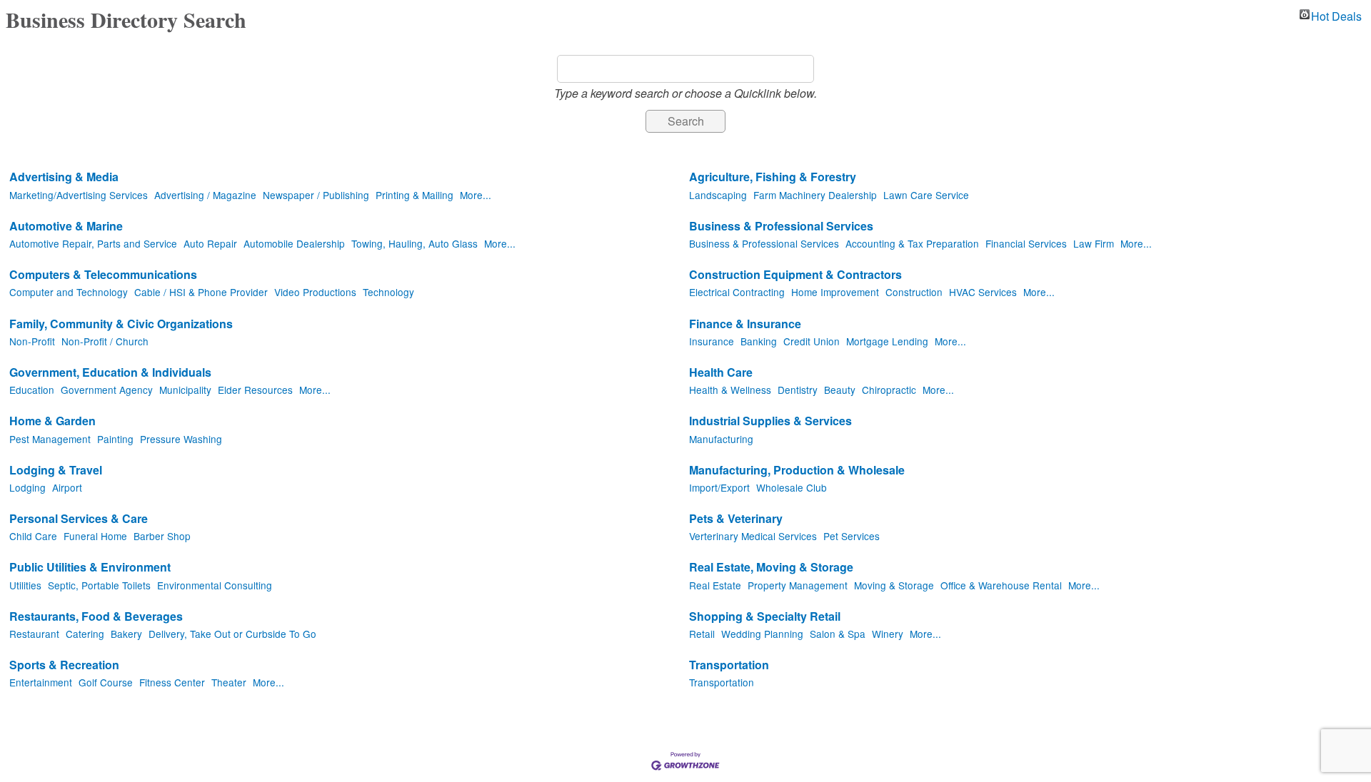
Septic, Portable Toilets (99, 585)
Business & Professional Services (781, 226)
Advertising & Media (64, 177)
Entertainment (40, 682)
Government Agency (107, 389)
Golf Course (106, 682)
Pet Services (851, 536)
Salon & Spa (837, 633)
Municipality (185, 389)
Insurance (711, 341)
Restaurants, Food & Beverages (96, 616)
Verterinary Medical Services (753, 536)
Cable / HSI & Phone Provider (201, 292)
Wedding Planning (762, 633)
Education (31, 389)
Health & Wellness (730, 389)
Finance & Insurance (745, 324)
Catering (85, 633)
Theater (228, 682)
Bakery (126, 633)
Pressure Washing (181, 439)
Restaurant (34, 633)
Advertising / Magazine (205, 195)
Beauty (839, 389)
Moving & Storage (894, 585)
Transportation (729, 665)
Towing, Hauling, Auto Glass (414, 243)
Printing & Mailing (414, 195)
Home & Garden (52, 421)
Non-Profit (32, 341)
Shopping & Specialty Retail (764, 616)
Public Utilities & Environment (90, 567)
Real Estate (715, 585)
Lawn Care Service (926, 195)
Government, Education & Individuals (110, 372)
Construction (914, 292)
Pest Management (50, 439)
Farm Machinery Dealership (815, 195)
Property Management (798, 585)
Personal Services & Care (78, 519)
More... (475, 195)
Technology (388, 292)
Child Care (33, 536)
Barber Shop (162, 536)
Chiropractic (889, 389)
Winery (887, 633)
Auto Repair (210, 243)
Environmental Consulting (214, 585)
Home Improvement (835, 292)
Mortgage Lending (887, 341)
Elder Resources (255, 389)
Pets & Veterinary (736, 519)
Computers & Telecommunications (103, 275)
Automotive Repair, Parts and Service (93, 243)
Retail (702, 633)
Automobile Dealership (294, 243)
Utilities (25, 585)
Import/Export (719, 487)
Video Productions (315, 292)
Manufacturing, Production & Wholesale (797, 470)
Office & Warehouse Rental (1001, 585)
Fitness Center (172, 682)
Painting (115, 439)
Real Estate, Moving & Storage (771, 567)
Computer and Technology (68, 292)
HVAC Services (983, 292)
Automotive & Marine (66, 226)
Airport (67, 487)
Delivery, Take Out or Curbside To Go (232, 633)
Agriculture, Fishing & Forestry (772, 177)
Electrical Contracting (737, 292)
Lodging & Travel (55, 470)
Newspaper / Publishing (316, 195)
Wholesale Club (791, 487)
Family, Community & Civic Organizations (121, 324)
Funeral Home (95, 536)
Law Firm (1093, 243)
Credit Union (811, 341)
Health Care (721, 372)
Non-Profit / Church (105, 341)
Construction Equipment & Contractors (795, 275)
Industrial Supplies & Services (770, 421)
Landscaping (718, 195)
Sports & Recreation (64, 665)
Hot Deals (1336, 14)
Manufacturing (721, 439)
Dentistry (798, 389)
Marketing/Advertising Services (78, 195)
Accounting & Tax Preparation (912, 243)
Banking (758, 341)
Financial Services (1026, 243)
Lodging (27, 487)
